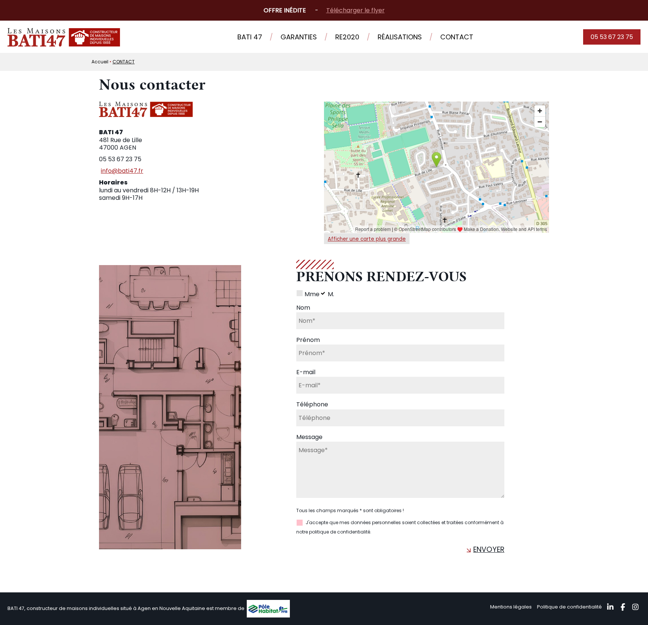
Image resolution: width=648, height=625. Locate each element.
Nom (303, 307)
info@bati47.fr (122, 171)
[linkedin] (611, 608)
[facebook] (624, 608)
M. (331, 294)
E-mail (305, 372)
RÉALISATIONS (400, 37)
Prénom (308, 340)
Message (309, 437)
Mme (312, 294)
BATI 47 (249, 37)
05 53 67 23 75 (612, 37)
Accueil (100, 61)
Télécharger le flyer (355, 10)
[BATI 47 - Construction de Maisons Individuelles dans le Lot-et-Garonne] (64, 44)
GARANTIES (298, 37)
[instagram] (636, 608)
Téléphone (312, 404)
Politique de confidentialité (569, 607)
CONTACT (456, 37)
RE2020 (347, 37)
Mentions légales (511, 607)
